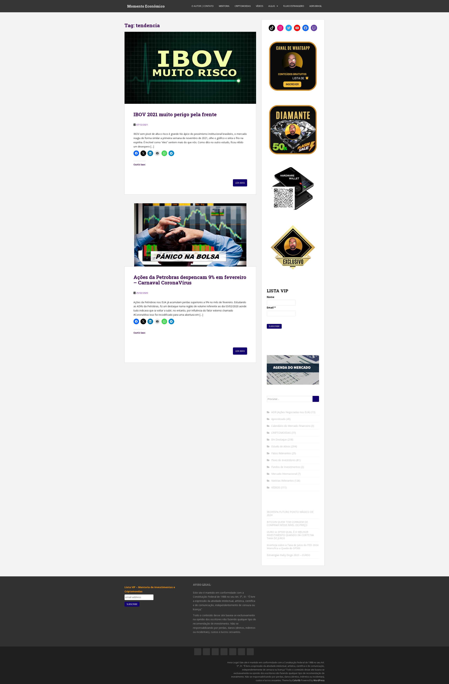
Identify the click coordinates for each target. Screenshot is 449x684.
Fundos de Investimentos (285, 467)
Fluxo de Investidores (283, 460)
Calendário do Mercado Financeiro (290, 426)
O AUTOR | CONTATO (203, 6)
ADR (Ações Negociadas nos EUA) (290, 412)
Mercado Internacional (284, 473)
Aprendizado (278, 419)
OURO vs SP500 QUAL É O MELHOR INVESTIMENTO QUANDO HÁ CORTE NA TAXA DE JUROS (290, 535)
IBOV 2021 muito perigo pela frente (175, 114)
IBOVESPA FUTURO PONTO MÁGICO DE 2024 (290, 513)
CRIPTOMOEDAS (243, 6)
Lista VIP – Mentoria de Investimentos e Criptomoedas (150, 589)
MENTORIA (224, 6)
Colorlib (296, 680)
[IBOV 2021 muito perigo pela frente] (190, 68)
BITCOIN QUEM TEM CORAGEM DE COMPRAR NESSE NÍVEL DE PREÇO (287, 523)
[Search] (316, 399)
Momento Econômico (146, 6)
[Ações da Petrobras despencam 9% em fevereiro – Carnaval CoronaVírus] (190, 235)
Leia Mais (240, 182)
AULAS (271, 6)
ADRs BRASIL (315, 6)
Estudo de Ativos (280, 446)
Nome (270, 297)
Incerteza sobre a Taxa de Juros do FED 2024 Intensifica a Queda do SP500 (292, 546)
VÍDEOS (259, 6)
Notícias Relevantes (282, 480)
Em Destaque (279, 439)
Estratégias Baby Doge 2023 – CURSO (288, 555)
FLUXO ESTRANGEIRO (293, 6)
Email (271, 307)
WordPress (318, 680)
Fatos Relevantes (281, 453)
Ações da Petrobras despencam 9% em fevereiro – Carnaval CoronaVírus (189, 280)
